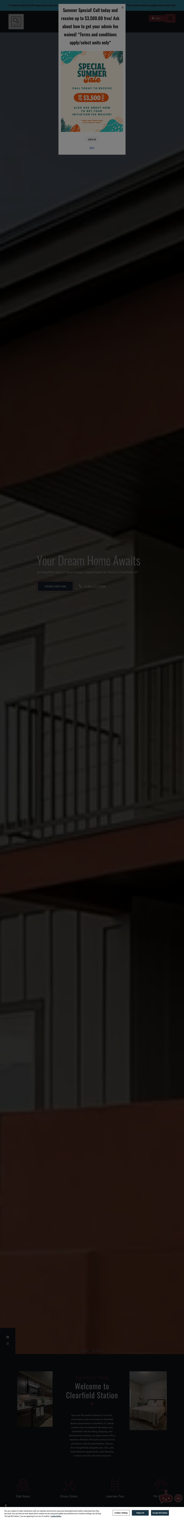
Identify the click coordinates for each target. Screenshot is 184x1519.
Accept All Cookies (159, 1513)
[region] (92, 1513)
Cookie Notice (56, 1516)
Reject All (140, 1513)
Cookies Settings (121, 1513)
